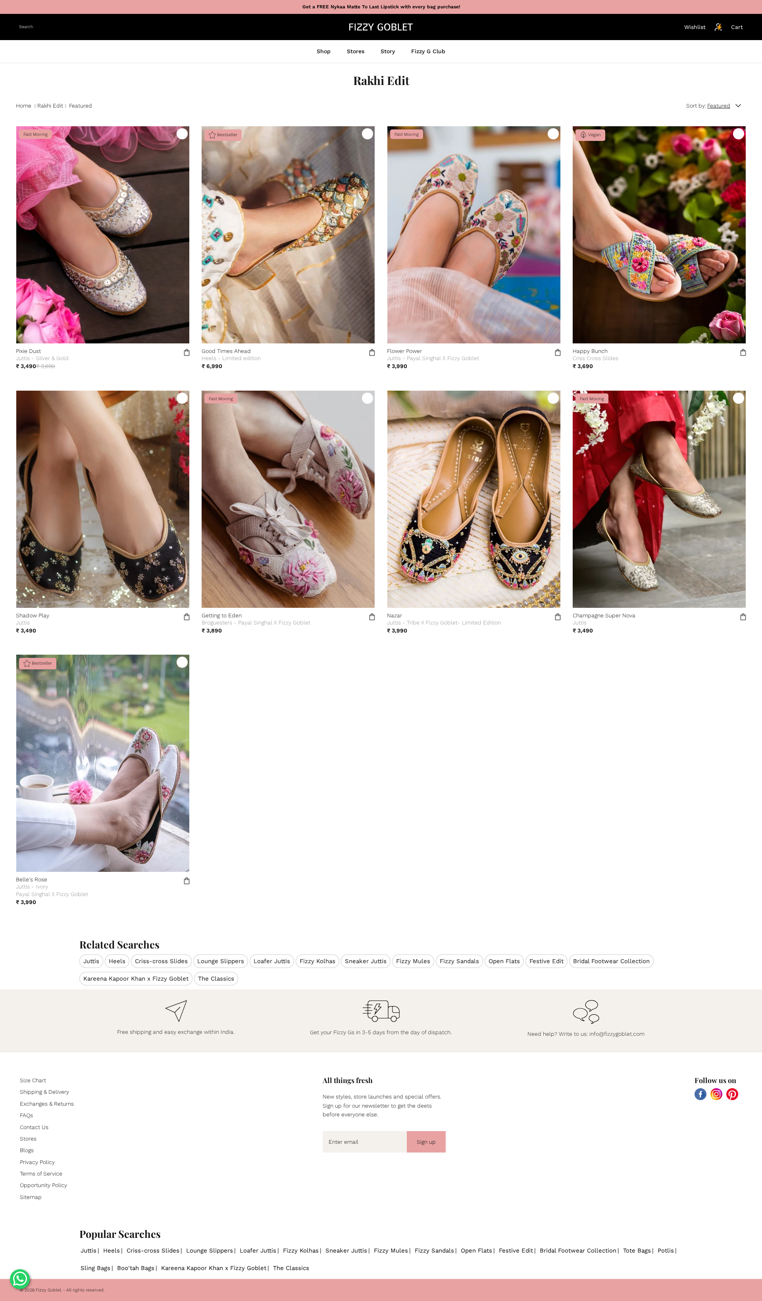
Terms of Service (41, 1173)
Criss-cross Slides (161, 961)
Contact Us (34, 1127)
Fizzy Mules (413, 961)
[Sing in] (718, 27)
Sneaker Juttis (366, 961)
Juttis (91, 961)
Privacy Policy (37, 1162)
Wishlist (695, 27)
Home (23, 105)
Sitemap (31, 1197)
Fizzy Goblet (48, 1290)
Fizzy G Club (428, 51)
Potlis (666, 1250)
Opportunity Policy (43, 1185)
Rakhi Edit (50, 105)
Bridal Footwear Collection (611, 961)
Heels (117, 961)
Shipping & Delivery (44, 1092)
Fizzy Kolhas (317, 961)
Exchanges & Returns (47, 1104)
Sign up (426, 1142)
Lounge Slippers (220, 961)
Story (388, 51)
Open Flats (504, 961)
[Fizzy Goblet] (381, 27)
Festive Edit (546, 961)
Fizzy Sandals (459, 961)
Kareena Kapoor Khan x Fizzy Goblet (136, 978)
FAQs (26, 1115)
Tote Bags (637, 1250)
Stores (355, 51)
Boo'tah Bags (135, 1268)
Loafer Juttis (272, 961)
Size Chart (33, 1080)
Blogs (27, 1150)
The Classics (216, 978)
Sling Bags (95, 1268)
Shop (324, 51)
